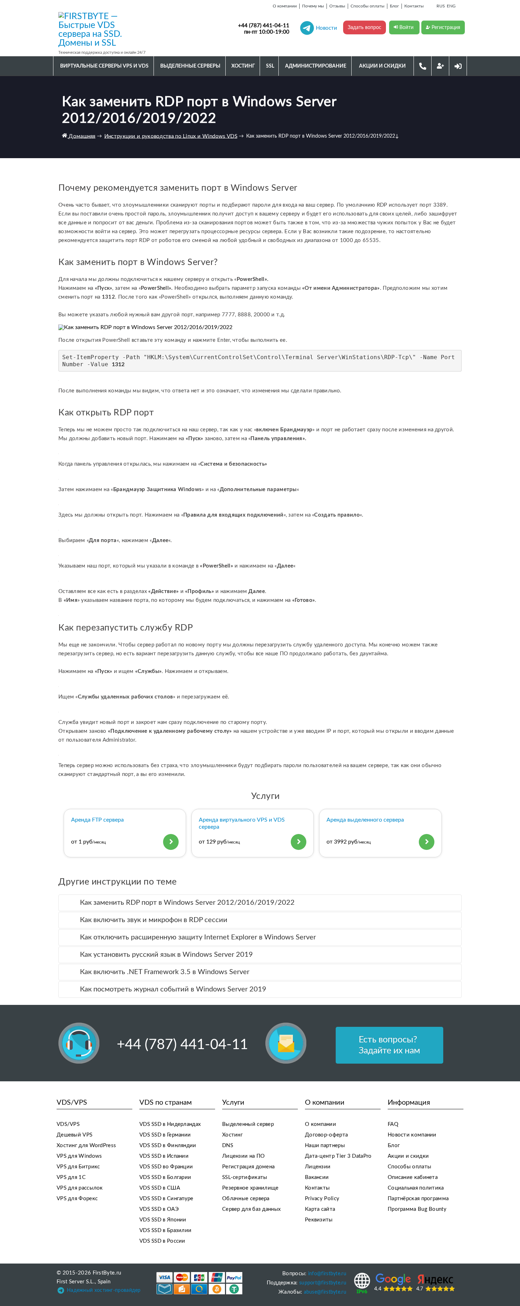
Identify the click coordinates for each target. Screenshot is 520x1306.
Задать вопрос (364, 27)
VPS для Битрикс (78, 1166)
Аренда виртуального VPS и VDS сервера (242, 823)
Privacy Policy (322, 1198)
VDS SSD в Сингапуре (166, 1198)
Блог (394, 1145)
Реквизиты (319, 1219)
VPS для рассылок (80, 1188)
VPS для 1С (71, 1177)
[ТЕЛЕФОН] (423, 66)
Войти (406, 27)
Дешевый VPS (74, 1135)
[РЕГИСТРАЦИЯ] (440, 66)
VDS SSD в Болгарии (165, 1177)
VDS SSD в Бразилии (165, 1230)
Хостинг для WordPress (86, 1145)
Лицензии (317, 1166)
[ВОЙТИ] (458, 66)
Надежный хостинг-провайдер (104, 1290)
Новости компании (412, 1135)
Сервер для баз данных (251, 1209)
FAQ (393, 1124)
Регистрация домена (248, 1166)
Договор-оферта (326, 1135)
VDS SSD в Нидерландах (170, 1124)
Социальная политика (416, 1188)
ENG (451, 6)
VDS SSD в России (162, 1241)
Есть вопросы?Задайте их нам (389, 1045)
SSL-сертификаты (244, 1177)
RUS (441, 6)
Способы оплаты (409, 1166)
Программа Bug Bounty (417, 1209)
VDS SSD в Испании (164, 1156)
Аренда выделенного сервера (365, 820)
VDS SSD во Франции (166, 1166)
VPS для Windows (79, 1156)
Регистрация (445, 27)
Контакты (317, 1188)
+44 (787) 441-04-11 (263, 25)
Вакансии (317, 1177)
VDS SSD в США (159, 1188)
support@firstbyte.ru (322, 1283)
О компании (320, 1124)
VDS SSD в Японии (162, 1219)
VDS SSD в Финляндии (167, 1145)
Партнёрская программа (418, 1198)
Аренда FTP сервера (97, 820)
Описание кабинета (413, 1177)
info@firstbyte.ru (327, 1273)
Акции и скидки (408, 1156)
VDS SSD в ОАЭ (159, 1209)
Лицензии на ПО (243, 1156)
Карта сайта (320, 1209)
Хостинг (232, 1135)
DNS (227, 1145)
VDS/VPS (68, 1124)
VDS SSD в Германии (165, 1135)
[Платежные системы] (199, 1283)
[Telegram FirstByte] (61, 1292)
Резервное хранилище (250, 1188)
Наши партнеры (325, 1145)
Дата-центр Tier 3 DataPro (338, 1156)
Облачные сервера (246, 1198)
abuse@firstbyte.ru (325, 1292)
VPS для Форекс (77, 1198)
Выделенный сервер (248, 1124)
